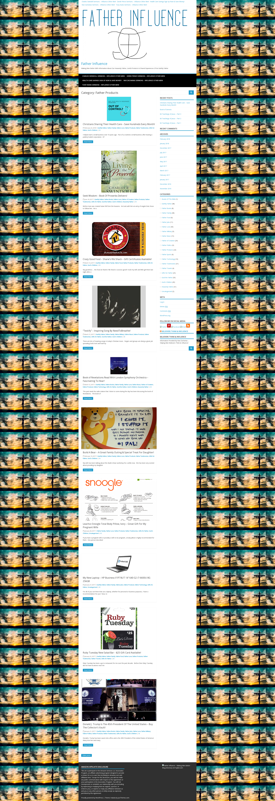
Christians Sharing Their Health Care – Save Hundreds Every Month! (119, 124)
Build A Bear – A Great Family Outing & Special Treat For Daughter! (118, 452)
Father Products (130, 128)
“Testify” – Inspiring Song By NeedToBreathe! (107, 330)
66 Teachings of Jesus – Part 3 (170, 114)
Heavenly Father (128, 202)
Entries (164, 306)
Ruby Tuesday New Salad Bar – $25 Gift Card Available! (112, 652)
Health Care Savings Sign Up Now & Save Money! (167, 2)
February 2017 (165, 175)
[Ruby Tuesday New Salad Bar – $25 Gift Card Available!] (119, 628)
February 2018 (165, 139)
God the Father (107, 202)
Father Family (112, 128)
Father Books (109, 199)
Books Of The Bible (169, 199)
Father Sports (166, 254)
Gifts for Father (96, 202)
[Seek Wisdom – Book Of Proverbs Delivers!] (119, 171)
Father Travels (96, 659)
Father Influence (94, 63)
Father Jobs (119, 585)
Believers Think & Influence (175, 331)
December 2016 (165, 184)
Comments (165, 311)
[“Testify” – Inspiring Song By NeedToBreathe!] (119, 306)
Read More (88, 142)
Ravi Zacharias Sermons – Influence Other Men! (98, 5)
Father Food (119, 263)
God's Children (92, 130)
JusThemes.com (123, 798)
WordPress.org (165, 315)
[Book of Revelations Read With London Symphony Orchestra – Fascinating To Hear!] (119, 365)
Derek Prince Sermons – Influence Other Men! (133, 2)
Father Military (119, 334)
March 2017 (164, 171)
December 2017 (165, 148)
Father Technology (100, 387)
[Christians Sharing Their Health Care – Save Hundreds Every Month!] (119, 109)
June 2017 (163, 157)
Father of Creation (128, 199)
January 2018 (164, 143)
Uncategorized (94, 533)
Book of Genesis (166, 109)
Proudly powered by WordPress (92, 798)
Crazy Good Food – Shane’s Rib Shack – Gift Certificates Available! (117, 259)
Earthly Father (102, 128)
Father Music (129, 334)
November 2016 (165, 189)
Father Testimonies (142, 128)
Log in (162, 302)
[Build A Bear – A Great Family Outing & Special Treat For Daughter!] (119, 428)
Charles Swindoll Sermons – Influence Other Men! (99, 2)
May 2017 (163, 162)
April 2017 (163, 166)
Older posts (86, 755)
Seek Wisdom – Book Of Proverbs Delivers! (105, 195)
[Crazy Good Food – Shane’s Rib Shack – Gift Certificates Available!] (119, 239)
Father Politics (87, 733)
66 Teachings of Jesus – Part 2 (170, 118)
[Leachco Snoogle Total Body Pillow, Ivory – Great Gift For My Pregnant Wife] (119, 500)
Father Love (120, 128)
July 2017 (163, 153)
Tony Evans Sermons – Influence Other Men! (131, 5)
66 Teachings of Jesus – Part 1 (170, 123)
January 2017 (164, 180)
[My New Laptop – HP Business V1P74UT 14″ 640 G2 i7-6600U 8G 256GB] (119, 564)
